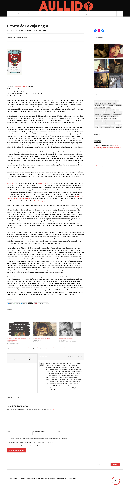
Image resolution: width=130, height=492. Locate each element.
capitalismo (24, 348)
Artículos (19, 14)
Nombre (9, 431)
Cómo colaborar (103, 14)
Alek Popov (10, 183)
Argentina (102, 101)
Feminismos (111, 105)
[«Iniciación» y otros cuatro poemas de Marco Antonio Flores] (116, 66)
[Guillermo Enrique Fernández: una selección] (45, 329)
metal (109, 109)
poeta (120, 125)
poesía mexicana (110, 123)
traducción (118, 127)
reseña (70, 348)
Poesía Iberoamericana (108, 120)
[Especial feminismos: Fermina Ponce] (71, 329)
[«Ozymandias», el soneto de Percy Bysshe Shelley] (101, 51)
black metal (112, 101)
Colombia (97, 103)
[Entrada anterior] (14, 358)
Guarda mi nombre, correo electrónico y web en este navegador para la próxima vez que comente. (37, 438)
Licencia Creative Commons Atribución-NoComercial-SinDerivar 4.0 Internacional (107, 147)
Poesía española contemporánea (111, 116)
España (114, 103)
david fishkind (103, 103)
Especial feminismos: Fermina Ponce (66, 338)
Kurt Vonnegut (39, 201)
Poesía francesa (98, 120)
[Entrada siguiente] (29, 358)
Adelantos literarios (76, 14)
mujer (117, 109)
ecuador (109, 103)
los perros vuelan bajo (62, 348)
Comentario (11, 412)
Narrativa (102, 112)
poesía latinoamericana (100, 123)
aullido (106, 101)
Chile (118, 101)
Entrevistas (51, 14)
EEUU (35, 348)
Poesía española (98, 116)
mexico (113, 109)
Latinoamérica (102, 107)
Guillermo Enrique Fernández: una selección (41, 338)
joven (96, 107)
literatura (108, 107)
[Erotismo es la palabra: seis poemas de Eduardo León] (116, 51)
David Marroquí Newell (25, 30)
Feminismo (105, 105)
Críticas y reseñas (38, 14)
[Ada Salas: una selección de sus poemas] (101, 66)
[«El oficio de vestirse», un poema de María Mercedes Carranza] (116, 80)
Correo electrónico (38, 431)
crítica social (30, 348)
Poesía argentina (118, 112)
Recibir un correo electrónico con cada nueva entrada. (24, 446)
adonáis (96, 101)
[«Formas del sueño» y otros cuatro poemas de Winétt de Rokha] (101, 80)
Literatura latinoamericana (100, 109)
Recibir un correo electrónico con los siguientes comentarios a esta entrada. (30, 442)
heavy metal (118, 105)
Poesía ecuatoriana (117, 114)
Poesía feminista (112, 118)
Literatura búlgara (52, 348)
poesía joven (118, 120)
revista (100, 127)
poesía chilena (98, 114)
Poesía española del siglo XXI (101, 118)
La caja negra (44, 348)
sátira (73, 348)
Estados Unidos (98, 105)
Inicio (11, 14)
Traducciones (62, 14)
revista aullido (107, 127)
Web (59, 431)
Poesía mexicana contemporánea (102, 125)
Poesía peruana (114, 125)
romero (113, 127)
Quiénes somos (90, 14)
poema (106, 112)
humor (38, 348)
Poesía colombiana (107, 114)
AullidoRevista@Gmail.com (101, 166)
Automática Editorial (20, 87)
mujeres (96, 112)
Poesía (27, 14)
